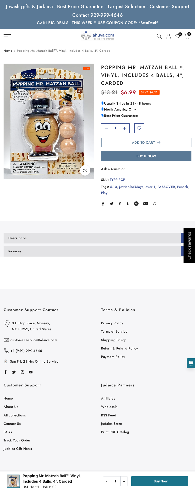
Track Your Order (17, 440)
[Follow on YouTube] (31, 372)
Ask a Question (113, 169)
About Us (11, 406)
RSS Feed (108, 415)
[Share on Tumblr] (127, 204)
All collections (15, 415)
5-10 (113, 186)
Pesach (182, 186)
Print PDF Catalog (115, 432)
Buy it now (146, 156)
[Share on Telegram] (136, 204)
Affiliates (108, 398)
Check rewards (189, 245)
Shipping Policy (113, 340)
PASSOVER (166, 186)
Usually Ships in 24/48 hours (127, 103)
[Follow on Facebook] (5, 372)
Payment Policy (113, 356)
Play (104, 192)
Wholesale (109, 406)
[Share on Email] (145, 204)
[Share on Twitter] (111, 204)
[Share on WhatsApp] (154, 204)
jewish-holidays (131, 186)
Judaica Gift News (18, 448)
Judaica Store (111, 423)
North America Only (120, 109)
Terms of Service (114, 331)
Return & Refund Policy (119, 348)
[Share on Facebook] (103, 204)
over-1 (150, 186)
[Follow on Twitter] (14, 372)
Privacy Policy (112, 323)
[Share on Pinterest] (120, 204)
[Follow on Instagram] (22, 372)
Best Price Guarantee (121, 115)
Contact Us (12, 423)
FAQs (8, 432)
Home (8, 50)
